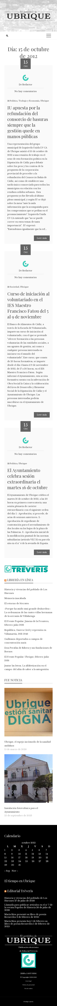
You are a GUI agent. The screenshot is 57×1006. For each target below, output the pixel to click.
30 (12, 865)
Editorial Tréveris (20, 891)
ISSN (22, 973)
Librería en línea (20, 580)
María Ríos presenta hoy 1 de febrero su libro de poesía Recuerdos (26, 922)
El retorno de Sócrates (16, 603)
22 (5, 861)
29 (5, 865)
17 (19, 857)
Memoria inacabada (15, 598)
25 (26, 861)
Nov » (15, 871)
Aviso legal (28, 981)
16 (12, 857)
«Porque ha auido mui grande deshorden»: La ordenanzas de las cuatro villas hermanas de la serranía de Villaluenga (28, 612)
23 (12, 861)
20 (40, 857)
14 (47, 854)
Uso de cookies (28, 988)
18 (26, 857)
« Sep (7, 871)
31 (19, 865)
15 (5, 857)
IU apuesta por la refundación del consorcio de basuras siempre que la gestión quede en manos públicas (27, 122)
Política (14, 101)
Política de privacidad (29, 985)
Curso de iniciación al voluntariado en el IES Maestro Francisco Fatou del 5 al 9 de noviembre (28, 305)
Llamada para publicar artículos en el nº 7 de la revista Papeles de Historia (28, 906)
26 (33, 861)
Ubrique (44, 101)
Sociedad (14, 287)
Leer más (42, 238)
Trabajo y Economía (29, 101)
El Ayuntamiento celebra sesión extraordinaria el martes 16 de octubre (27, 478)
